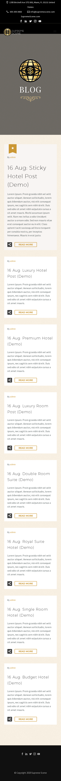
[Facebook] (21, 21)
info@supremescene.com (42, 11)
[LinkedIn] (25, 21)
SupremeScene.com (30, 16)
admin (13, 157)
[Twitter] (30, 21)
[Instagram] (35, 21)
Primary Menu (55, 31)
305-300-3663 (16, 11)
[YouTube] (40, 21)
